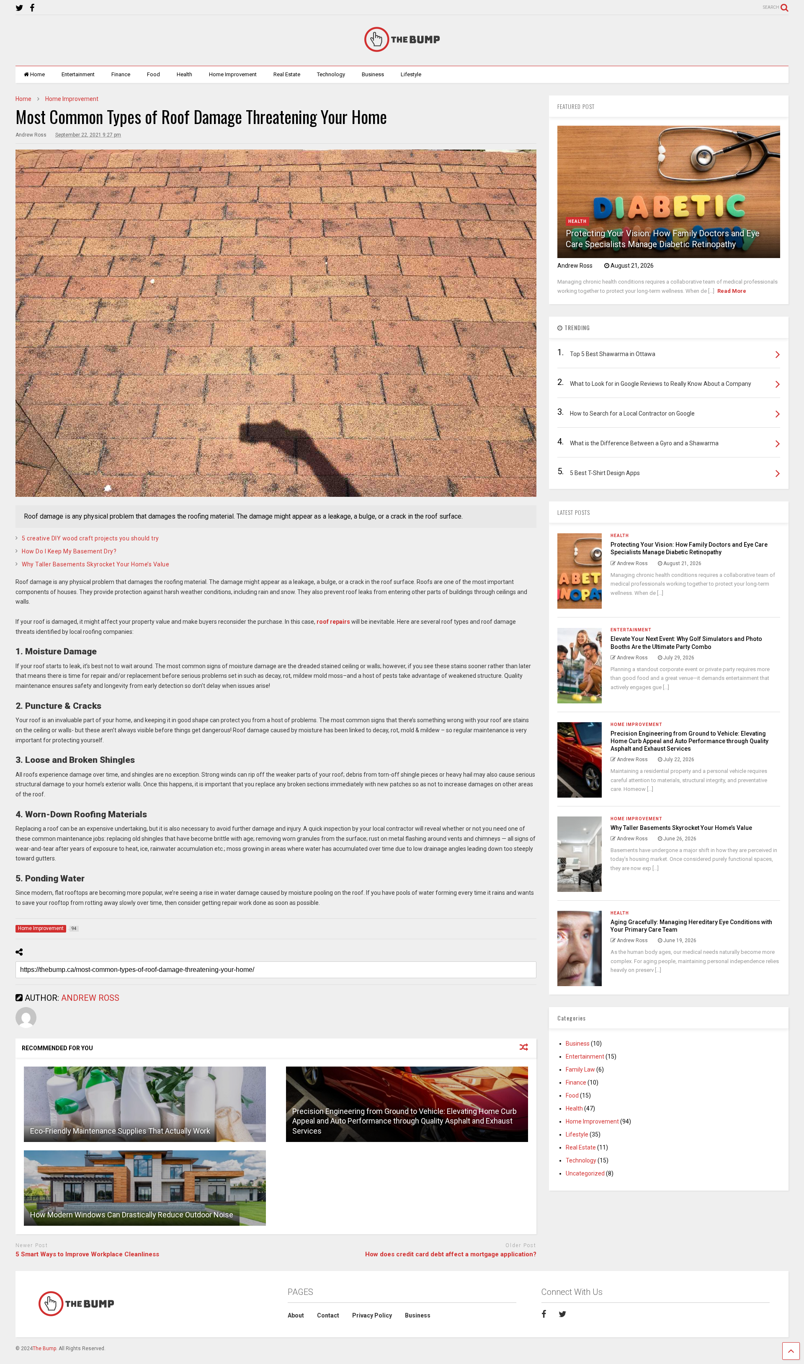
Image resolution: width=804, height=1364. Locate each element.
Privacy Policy (372, 1315)
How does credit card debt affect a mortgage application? (450, 1254)
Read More (731, 291)
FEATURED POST (576, 106)
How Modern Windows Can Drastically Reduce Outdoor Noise (131, 1214)
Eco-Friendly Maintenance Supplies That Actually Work (120, 1130)
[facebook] (32, 8)
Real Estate (286, 74)
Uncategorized (585, 1173)
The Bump (44, 1348)
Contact (328, 1315)
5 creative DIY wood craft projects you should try (90, 538)
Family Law (580, 1069)
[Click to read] (145, 1104)
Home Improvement (233, 74)
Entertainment (78, 74)
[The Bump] (402, 51)
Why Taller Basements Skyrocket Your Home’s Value (95, 564)
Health (184, 74)
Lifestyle (411, 74)
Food (153, 74)
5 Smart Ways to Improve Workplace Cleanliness (87, 1254)
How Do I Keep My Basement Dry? (69, 551)
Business (373, 74)
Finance (120, 74)
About (296, 1315)
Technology (331, 74)
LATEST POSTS (573, 512)
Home (37, 74)
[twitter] (19, 8)
